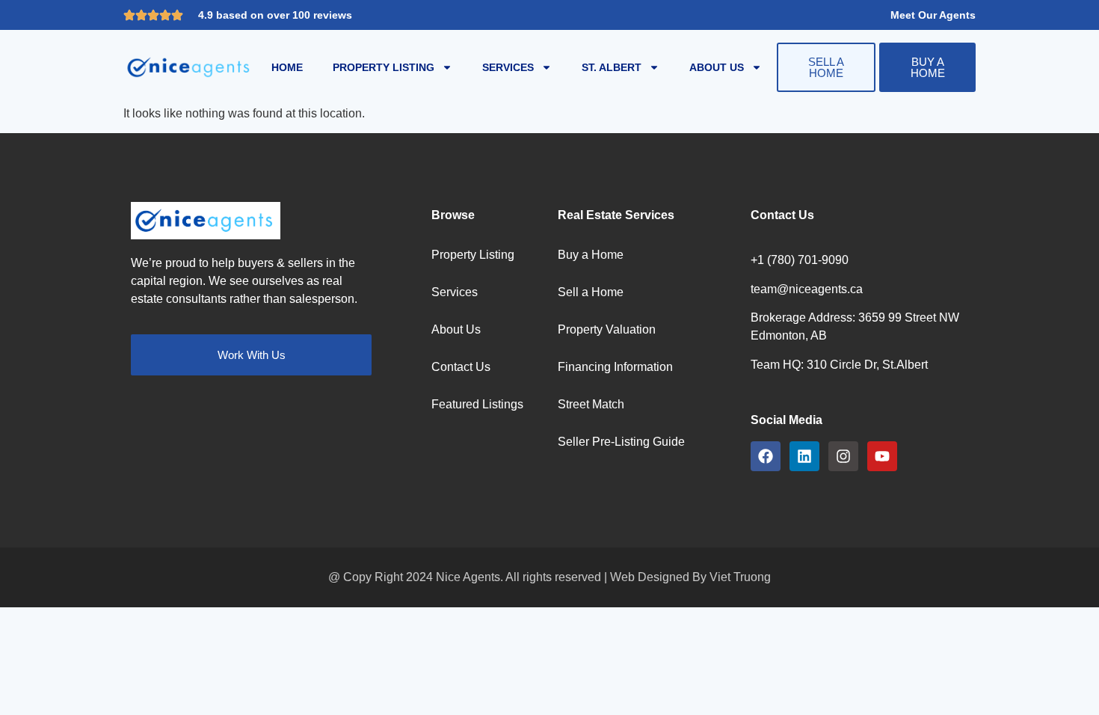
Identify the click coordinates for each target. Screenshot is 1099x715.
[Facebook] (766, 456)
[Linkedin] (804, 456)
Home (287, 67)
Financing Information (615, 366)
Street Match (591, 404)
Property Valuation (607, 329)
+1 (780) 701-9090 (800, 260)
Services (508, 67)
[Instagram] (843, 456)
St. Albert (611, 67)
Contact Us (460, 366)
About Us (716, 67)
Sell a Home (591, 292)
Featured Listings (477, 404)
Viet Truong (740, 577)
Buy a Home (591, 254)
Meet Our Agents (933, 15)
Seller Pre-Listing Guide (621, 441)
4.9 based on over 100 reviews (275, 15)
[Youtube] (882, 456)
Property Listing (383, 67)
